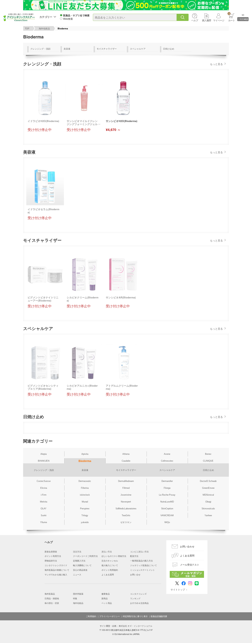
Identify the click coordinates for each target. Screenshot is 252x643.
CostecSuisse (44, 481)
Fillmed (126, 488)
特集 (75, 598)
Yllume (43, 522)
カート (231, 17)
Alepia (43, 454)
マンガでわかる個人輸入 (56, 574)
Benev (208, 454)
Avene (167, 454)
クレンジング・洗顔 (40, 48)
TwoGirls (126, 515)
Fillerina (85, 488)
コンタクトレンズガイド (56, 565)
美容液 (67, 48)
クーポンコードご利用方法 (85, 555)
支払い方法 (106, 551)
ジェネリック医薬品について (143, 565)
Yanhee (208, 515)
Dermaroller (167, 481)
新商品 (104, 598)
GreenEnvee (208, 488)
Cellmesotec (167, 461)
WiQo (167, 522)
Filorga (167, 488)
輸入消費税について (82, 565)
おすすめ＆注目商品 (139, 602)
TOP (27, 28)
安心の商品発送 (80, 569)
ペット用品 (106, 602)
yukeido (85, 522)
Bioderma (85, 461)
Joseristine (126, 495)
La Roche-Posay (167, 495)
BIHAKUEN (43, 461)
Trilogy (84, 515)
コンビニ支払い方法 (139, 551)
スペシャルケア (138, 48)
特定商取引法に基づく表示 (135, 616)
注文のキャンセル (109, 560)
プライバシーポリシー (109, 616)
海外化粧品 (44, 28)
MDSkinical (208, 495)
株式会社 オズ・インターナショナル (135, 625)
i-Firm (43, 495)
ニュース (77, 574)
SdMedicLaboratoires (126, 508)
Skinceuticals (208, 508)
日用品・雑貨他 (52, 598)
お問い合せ (135, 574)
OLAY (43, 508)
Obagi (208, 501)
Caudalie (126, 461)
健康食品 (105, 593)
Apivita (84, 454)
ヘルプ (194, 20)
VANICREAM (167, 515)
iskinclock (85, 495)
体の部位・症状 (52, 602)
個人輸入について (109, 565)
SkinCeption (167, 508)
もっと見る (216, 64)
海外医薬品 (50, 593)
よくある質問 (107, 574)
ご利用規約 (91, 616)
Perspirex (84, 508)
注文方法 (77, 551)
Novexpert (126, 501)
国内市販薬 (78, 593)
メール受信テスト (189, 564)
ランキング (135, 598)
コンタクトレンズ (138, 593)
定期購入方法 (79, 560)
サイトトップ (178, 589)
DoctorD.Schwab (208, 481)
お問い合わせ (187, 546)
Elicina (43, 488)
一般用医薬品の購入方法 (141, 560)
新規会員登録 (51, 551)
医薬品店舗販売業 (159, 616)
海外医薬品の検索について (57, 569)
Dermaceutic (85, 481)
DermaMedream (126, 481)
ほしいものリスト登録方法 (113, 555)
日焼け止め (168, 48)
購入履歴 (206, 20)
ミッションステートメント (142, 569)
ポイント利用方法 (53, 555)
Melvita (43, 501)
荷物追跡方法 (51, 560)
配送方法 (134, 555)
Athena (125, 454)
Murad (85, 501)
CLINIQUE (208, 461)
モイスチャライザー (107, 48)
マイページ (218, 20)
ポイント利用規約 (109, 569)
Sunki (43, 515)
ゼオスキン (125, 522)
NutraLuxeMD (167, 501)
